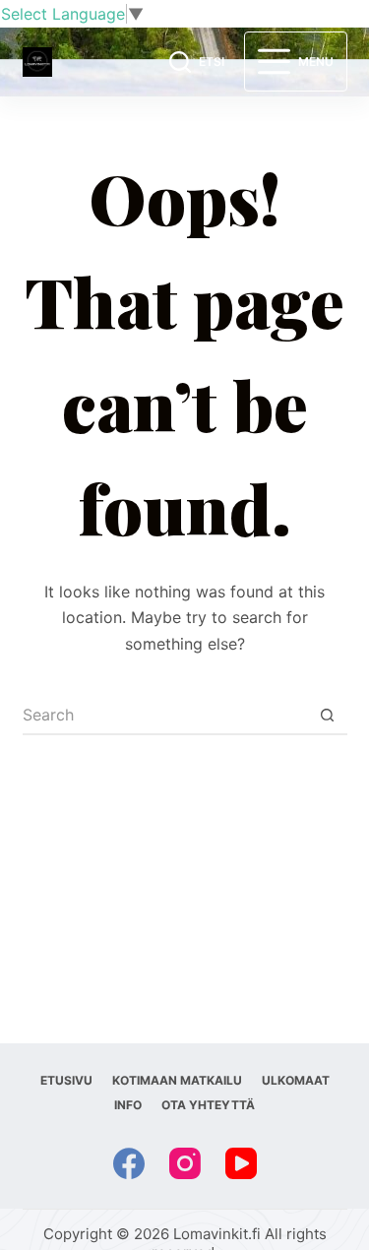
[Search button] (327, 715)
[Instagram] (185, 1163)
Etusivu (66, 1080)
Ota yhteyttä (208, 1104)
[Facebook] (129, 1163)
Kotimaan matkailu (177, 1080)
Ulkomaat (296, 1080)
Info (128, 1104)
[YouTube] (241, 1163)
